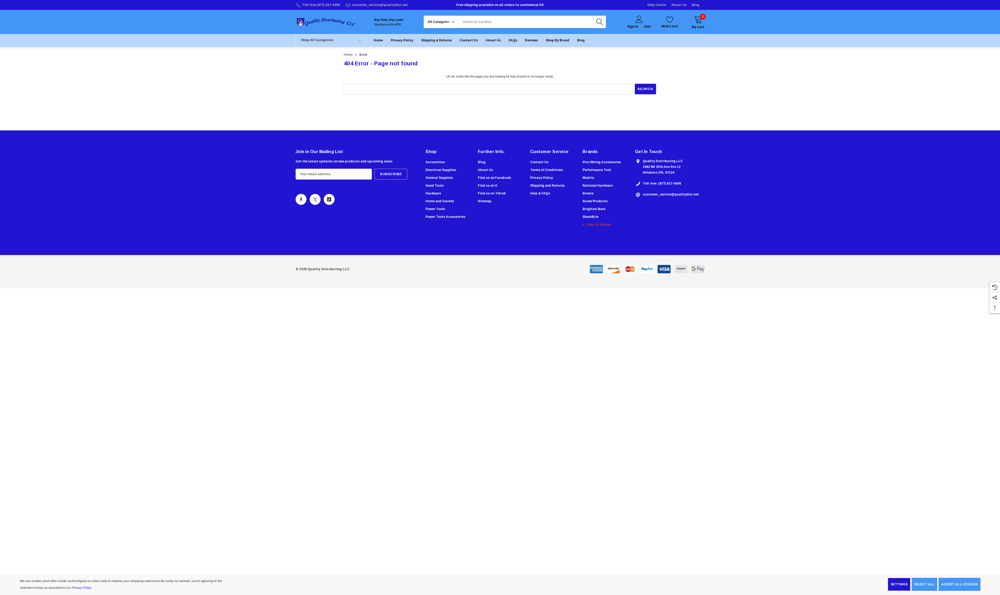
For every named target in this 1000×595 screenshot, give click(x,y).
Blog (695, 5)
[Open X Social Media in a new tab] (315, 199)
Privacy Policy (81, 588)
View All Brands (598, 224)
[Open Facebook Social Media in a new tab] (301, 199)
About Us (678, 5)
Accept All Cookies (959, 584)
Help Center (656, 5)
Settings (899, 584)
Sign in (632, 26)
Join (647, 26)
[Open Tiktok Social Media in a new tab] (329, 199)
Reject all (924, 584)
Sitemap (484, 201)
